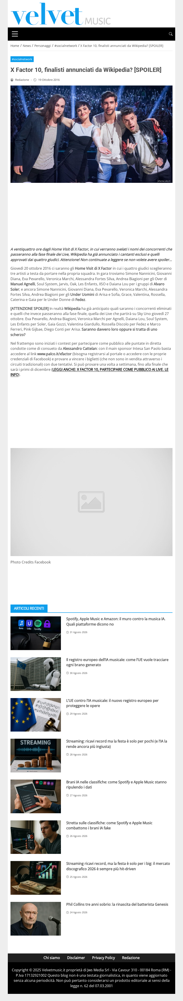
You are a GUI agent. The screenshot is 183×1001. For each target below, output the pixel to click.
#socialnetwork (22, 59)
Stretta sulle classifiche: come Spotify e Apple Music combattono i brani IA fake (109, 825)
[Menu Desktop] (14, 33)
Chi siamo (52, 957)
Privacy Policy (103, 957)
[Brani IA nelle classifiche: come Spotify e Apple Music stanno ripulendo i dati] (35, 796)
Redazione (131, 957)
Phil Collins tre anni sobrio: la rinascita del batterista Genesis (117, 904)
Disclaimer (76, 957)
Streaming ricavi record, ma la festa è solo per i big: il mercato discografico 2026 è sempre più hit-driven (118, 866)
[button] (171, 34)
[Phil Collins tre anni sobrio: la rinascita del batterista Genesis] (35, 919)
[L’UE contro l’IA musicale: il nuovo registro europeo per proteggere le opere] (35, 715)
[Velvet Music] (60, 13)
